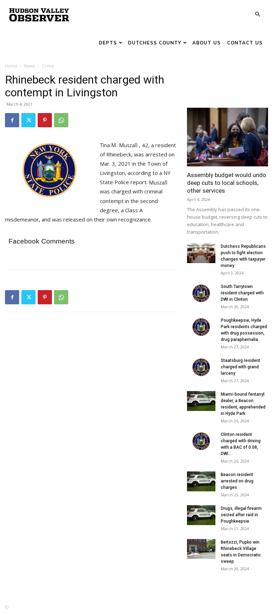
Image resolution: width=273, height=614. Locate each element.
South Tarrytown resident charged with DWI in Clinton (242, 293)
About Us (206, 43)
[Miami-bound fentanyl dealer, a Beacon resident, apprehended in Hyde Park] (201, 401)
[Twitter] (28, 120)
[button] (257, 14)
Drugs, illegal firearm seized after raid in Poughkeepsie (241, 515)
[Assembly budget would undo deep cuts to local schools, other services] (227, 137)
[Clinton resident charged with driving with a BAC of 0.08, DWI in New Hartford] (201, 441)
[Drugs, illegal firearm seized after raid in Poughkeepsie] (201, 515)
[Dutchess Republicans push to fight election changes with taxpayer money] (201, 253)
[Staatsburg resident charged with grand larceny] (201, 367)
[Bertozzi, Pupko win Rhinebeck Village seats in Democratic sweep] (201, 549)
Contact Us (245, 43)
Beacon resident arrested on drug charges (237, 481)
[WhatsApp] (61, 120)
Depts (108, 43)
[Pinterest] (45, 120)
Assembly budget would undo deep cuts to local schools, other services (226, 182)
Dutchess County (154, 43)
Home (11, 66)
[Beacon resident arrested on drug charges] (201, 481)
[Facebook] (12, 120)
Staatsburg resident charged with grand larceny (240, 367)
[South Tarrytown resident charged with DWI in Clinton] (201, 293)
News (29, 66)
